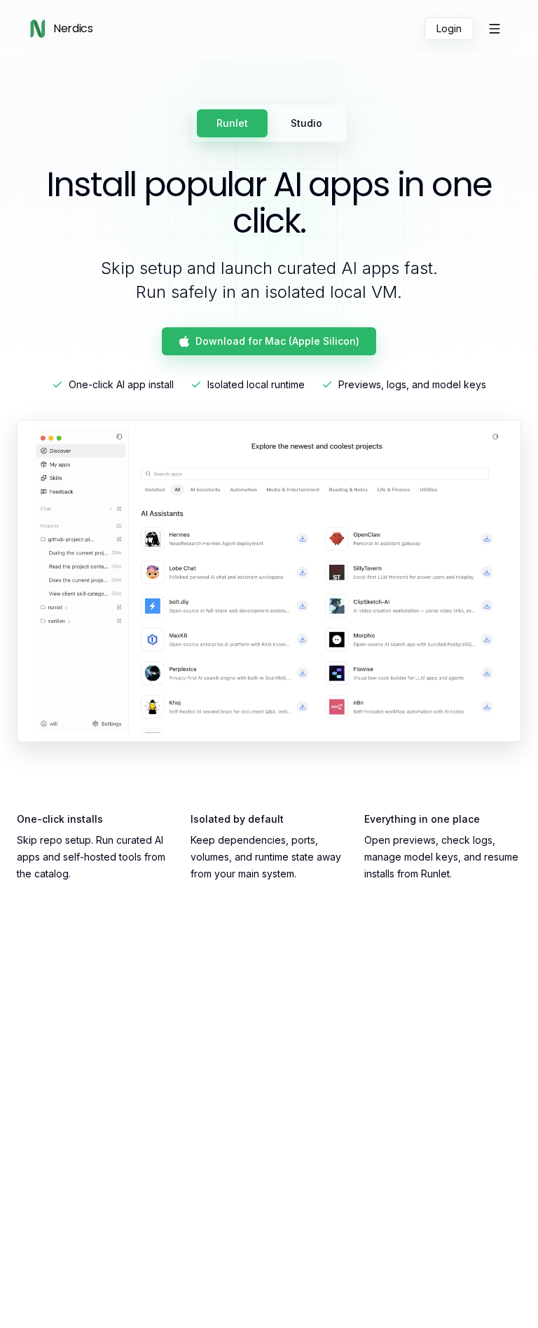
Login (449, 28)
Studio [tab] (306, 123)
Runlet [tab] (232, 123)
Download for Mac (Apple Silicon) (277, 341)
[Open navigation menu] (494, 28)
